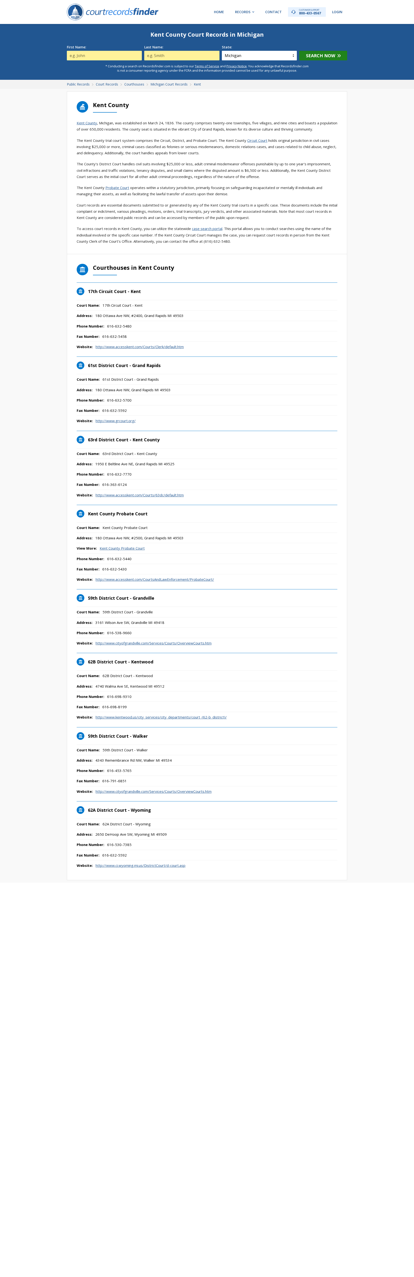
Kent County (87, 123)
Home (219, 12)
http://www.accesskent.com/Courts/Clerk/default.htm (140, 346)
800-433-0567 (310, 11)
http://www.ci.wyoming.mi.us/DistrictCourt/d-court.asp (140, 865)
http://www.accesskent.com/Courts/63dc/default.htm (140, 495)
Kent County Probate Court (122, 548)
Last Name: (153, 47)
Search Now (320, 55)
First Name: (76, 47)
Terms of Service (207, 66)
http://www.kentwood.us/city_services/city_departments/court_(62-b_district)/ (161, 717)
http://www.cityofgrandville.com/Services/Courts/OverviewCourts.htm (154, 643)
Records (242, 12)
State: (227, 47)
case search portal (207, 228)
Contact (273, 12)
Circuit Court (257, 140)
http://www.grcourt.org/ (116, 420)
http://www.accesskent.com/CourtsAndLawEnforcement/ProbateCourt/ (155, 579)
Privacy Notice (236, 66)
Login (337, 12)
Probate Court (117, 187)
